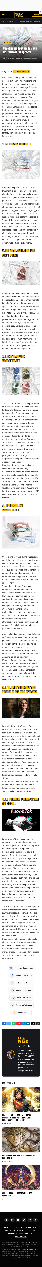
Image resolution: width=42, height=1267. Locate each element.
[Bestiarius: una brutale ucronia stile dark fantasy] (21, 1139)
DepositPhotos (32, 1249)
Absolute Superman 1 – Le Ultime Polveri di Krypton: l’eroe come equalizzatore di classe (17, 1118)
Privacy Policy (25, 1233)
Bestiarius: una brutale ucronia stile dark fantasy (19, 1156)
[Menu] (3, 13)
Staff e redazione (28, 1227)
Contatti (21, 1230)
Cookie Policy (21, 1237)
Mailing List (10, 1230)
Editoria (7, 42)
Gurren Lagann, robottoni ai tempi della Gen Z (18, 1194)
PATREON (31, 1230)
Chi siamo (14, 1227)
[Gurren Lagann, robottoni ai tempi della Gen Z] (21, 1177)
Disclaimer (12, 1233)
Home (6, 1227)
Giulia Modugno (16, 58)
